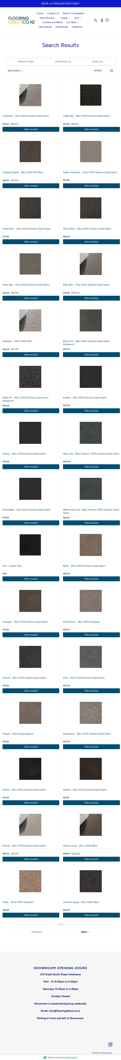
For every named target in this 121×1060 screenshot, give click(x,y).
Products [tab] (25, 62)
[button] (111, 70)
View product (31, 129)
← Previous (35, 931)
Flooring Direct (106, 1053)
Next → (85, 931)
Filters (98, 70)
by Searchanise (69, 1057)
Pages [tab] (97, 62)
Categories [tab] (63, 62)
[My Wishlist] (107, 20)
